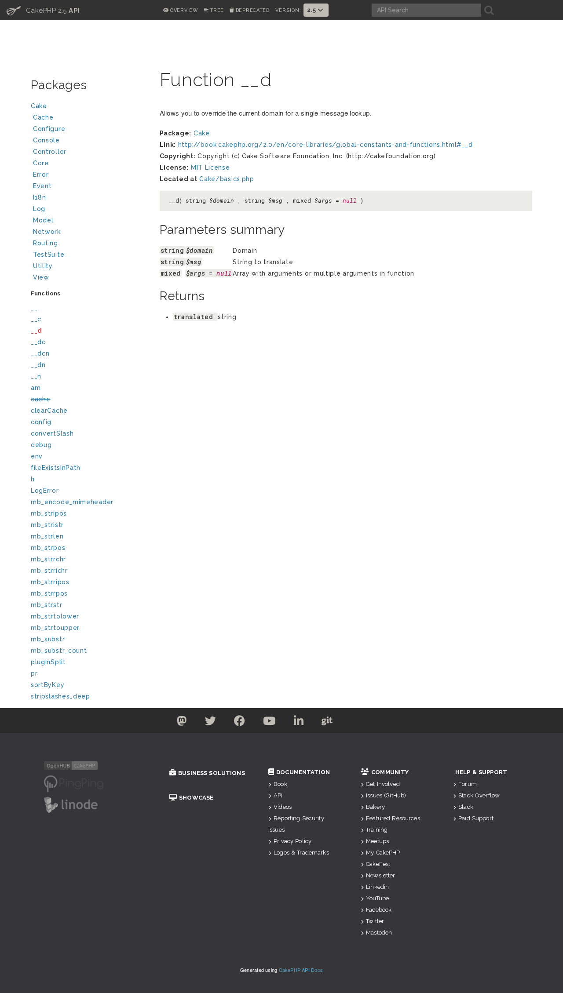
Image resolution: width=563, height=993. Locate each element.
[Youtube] (269, 723)
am (35, 387)
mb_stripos (49, 513)
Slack (465, 807)
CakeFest (378, 864)
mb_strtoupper (55, 627)
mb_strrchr (48, 559)
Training (377, 829)
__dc (38, 342)
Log (39, 208)
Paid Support (476, 818)
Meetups (377, 841)
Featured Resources (393, 818)
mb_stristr (47, 524)
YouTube (377, 898)
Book (280, 784)
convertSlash (52, 433)
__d (36, 330)
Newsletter (380, 875)
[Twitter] (182, 723)
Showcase (196, 797)
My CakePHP (383, 852)
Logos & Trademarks (301, 852)
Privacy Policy (292, 841)
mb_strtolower (55, 616)
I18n (39, 197)
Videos (283, 807)
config (41, 422)
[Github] (327, 723)
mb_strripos (50, 582)
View (41, 277)
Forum (467, 784)
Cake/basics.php (226, 178)
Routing (45, 243)
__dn (38, 364)
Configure (49, 128)
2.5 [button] (312, 10)
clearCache (49, 410)
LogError (45, 490)
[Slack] (355, 723)
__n (36, 376)
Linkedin (377, 887)
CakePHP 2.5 (43, 10)
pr (34, 673)
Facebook (378, 909)
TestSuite (48, 254)
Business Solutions (211, 773)
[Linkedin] (299, 723)
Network (47, 231)
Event (42, 185)
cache (41, 399)
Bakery (375, 807)
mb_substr (48, 639)
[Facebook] (239, 723)
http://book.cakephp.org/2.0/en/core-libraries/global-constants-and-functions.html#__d (325, 144)
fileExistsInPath (55, 467)
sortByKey (47, 684)
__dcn (40, 353)
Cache (43, 117)
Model (43, 220)
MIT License (210, 167)
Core (41, 163)
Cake (39, 105)
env (37, 456)
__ (34, 307)
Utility (43, 265)
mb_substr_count (59, 650)
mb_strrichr (49, 570)
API (278, 795)
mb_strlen (47, 536)
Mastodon (379, 932)
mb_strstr (46, 604)
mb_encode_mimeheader (72, 502)
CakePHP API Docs (301, 969)
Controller (49, 151)
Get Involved (383, 784)
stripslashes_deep (60, 696)
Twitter (375, 921)
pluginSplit (48, 662)
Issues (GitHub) (386, 795)
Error (41, 174)
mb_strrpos (49, 593)
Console (46, 140)
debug (41, 444)
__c (36, 319)
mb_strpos (48, 547)
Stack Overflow (479, 795)
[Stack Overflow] (381, 723)
